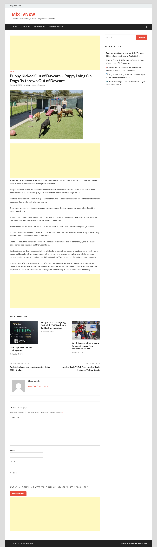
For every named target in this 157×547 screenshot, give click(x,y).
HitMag (144, 543)
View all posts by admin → (38, 386)
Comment (15, 418)
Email (13, 462)
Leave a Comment (38, 85)
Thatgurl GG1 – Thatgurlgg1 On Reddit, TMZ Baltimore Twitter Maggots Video (54, 325)
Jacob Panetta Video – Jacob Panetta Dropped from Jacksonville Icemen (85, 346)
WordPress (133, 543)
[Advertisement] (55, 53)
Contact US (39, 27)
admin (28, 85)
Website (14, 473)
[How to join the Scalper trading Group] (24, 333)
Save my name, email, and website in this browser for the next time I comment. (49, 487)
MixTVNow (23, 14)
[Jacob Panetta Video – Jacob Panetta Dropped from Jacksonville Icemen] (86, 331)
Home (14, 27)
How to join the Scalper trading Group (21, 349)
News (12, 72)
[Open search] (146, 27)
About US (25, 27)
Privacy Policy (56, 27)
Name (13, 450)
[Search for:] (126, 37)
